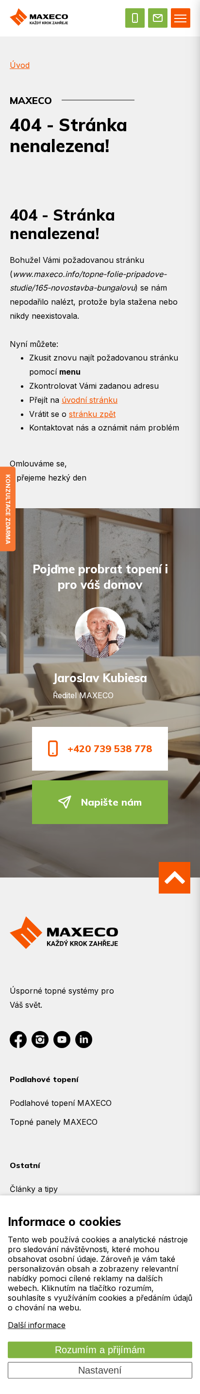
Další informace (37, 1325)
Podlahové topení (44, 1079)
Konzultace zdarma (8, 509)
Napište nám (111, 802)
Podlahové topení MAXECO (61, 1103)
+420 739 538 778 (109, 748)
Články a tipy (34, 1189)
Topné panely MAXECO (54, 1122)
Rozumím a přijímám (100, 1349)
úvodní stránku (89, 400)
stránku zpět (92, 414)
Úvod (20, 65)
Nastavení (100, 1370)
